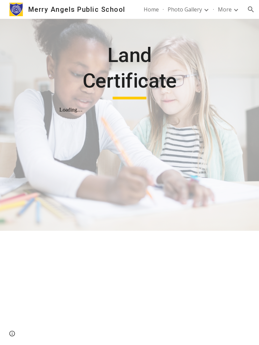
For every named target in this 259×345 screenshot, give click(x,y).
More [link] (225, 9)
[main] (129, 71)
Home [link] (151, 9)
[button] (251, 9)
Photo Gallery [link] (185, 9)
